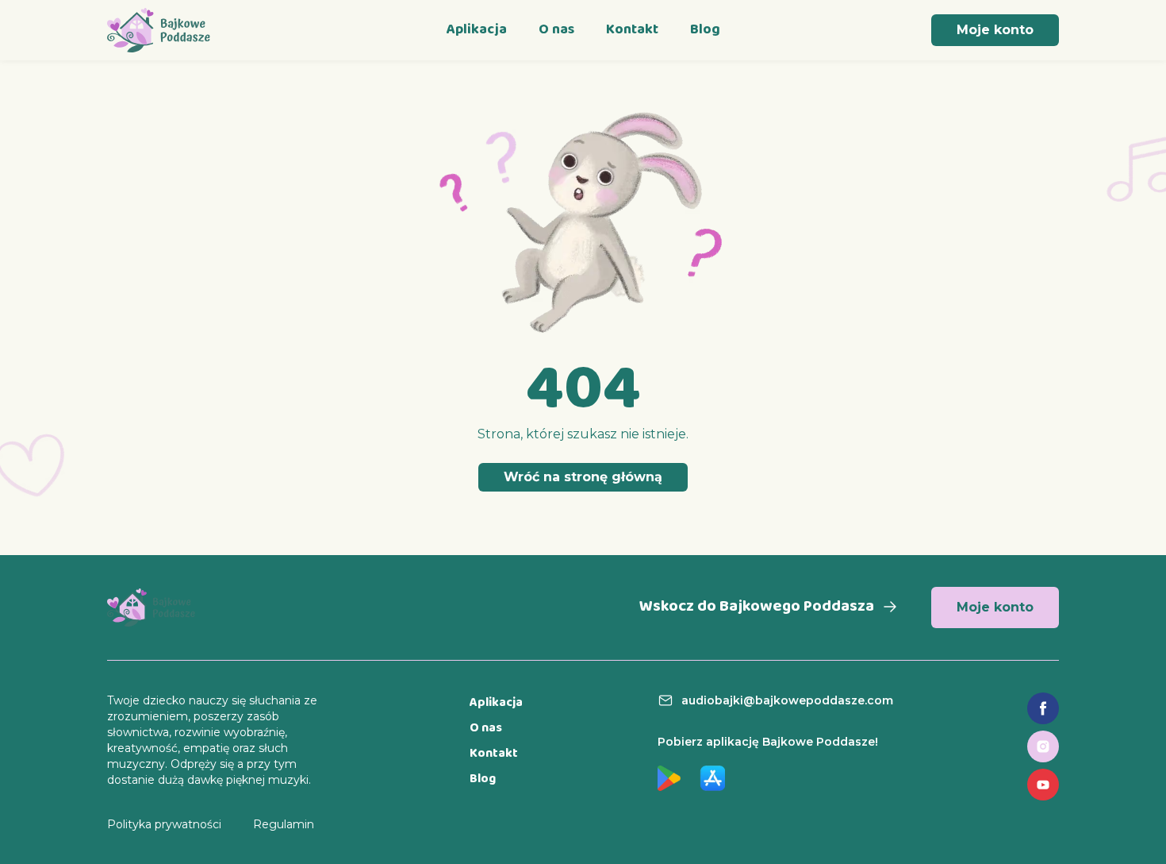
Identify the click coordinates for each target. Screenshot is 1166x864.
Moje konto (995, 29)
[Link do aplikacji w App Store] (712, 778)
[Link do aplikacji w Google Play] (669, 778)
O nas (556, 30)
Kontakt (632, 30)
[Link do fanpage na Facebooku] (1043, 708)
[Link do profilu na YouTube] (1043, 784)
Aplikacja (477, 30)
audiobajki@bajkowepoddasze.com (787, 700)
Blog (705, 30)
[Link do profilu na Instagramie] (1043, 746)
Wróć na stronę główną (583, 476)
